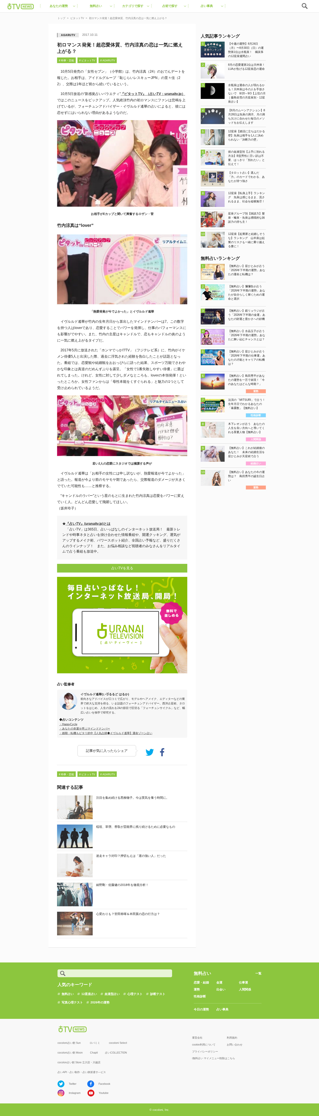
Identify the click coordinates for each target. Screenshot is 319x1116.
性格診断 (200, 996)
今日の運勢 (201, 1009)
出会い (220, 989)
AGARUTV (68, 35)
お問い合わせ (234, 1044)
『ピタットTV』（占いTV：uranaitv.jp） (153, 94)
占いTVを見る (122, 568)
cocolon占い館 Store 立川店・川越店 (79, 1062)
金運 (219, 982)
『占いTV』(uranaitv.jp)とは (88, 523)
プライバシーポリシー (205, 1051)
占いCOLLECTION (116, 1052)
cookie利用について (203, 1044)
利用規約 (232, 1037)
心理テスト (135, 994)
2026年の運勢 (100, 1002)
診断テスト (157, 994)
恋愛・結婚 (201, 982)
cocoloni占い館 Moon (70, 1052)
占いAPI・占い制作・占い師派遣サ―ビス (82, 1072)
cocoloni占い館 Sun (69, 1042)
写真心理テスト (72, 1002)
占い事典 (222, 1009)
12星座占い (89, 994)
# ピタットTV (87, 60)
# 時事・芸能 (66, 60)
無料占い (68, 994)
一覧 (258, 973)
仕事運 (243, 982)
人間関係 (245, 989)
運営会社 (197, 1037)
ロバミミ (95, 1042)
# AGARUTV (107, 60)
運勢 (197, 989)
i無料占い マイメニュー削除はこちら (213, 1058)
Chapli (94, 1052)
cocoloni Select (118, 1042)
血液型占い (112, 994)
